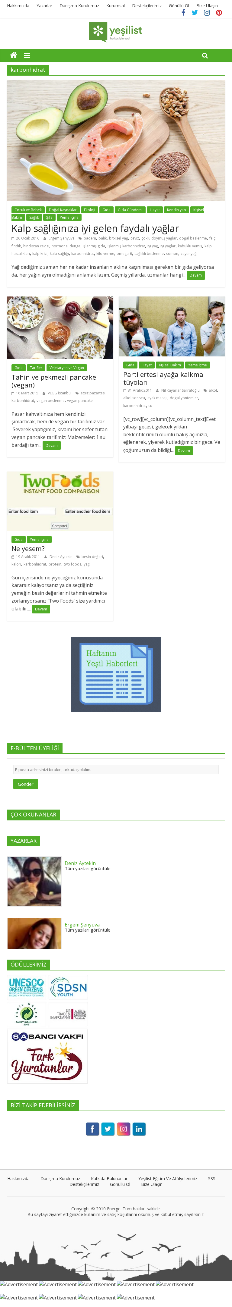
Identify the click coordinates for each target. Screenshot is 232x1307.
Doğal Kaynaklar (63, 209)
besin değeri (92, 556)
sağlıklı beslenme (149, 253)
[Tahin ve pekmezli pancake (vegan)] (60, 300)
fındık (16, 246)
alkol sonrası (134, 397)
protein (55, 564)
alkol (213, 390)
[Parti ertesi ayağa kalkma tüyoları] (172, 300)
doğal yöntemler (184, 397)
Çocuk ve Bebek (28, 209)
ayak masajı (157, 397)
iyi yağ (152, 246)
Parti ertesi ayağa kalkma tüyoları (163, 378)
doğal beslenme (193, 238)
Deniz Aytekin (61, 556)
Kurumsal (115, 5)
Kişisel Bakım (170, 365)
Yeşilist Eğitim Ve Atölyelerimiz (167, 1178)
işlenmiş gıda (94, 246)
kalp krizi (39, 253)
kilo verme (105, 253)
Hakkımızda (18, 5)
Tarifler (36, 367)
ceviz (134, 238)
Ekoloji (89, 209)
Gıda (106, 209)
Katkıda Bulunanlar (109, 1178)
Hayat (155, 209)
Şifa (49, 217)
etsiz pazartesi (93, 393)
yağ (87, 564)
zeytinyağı (189, 253)
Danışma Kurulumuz (79, 5)
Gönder (26, 784)
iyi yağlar (168, 246)
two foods (72, 564)
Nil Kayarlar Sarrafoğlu (181, 390)
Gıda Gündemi (130, 209)
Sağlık (34, 217)
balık (102, 238)
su (150, 405)
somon (172, 253)
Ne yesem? (28, 548)
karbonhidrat (82, 253)
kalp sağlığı (59, 253)
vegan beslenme (51, 400)
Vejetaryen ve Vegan (67, 367)
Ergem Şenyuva (62, 238)
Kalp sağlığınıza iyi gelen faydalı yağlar (95, 228)
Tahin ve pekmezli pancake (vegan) (53, 380)
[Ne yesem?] (60, 475)
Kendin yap (176, 209)
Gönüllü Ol (179, 5)
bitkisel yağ (118, 238)
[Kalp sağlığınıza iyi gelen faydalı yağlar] (116, 83)
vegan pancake (80, 400)
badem (90, 238)
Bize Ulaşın (207, 5)
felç (212, 238)
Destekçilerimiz (147, 5)
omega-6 (124, 253)
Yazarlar (44, 5)
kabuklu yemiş (190, 246)
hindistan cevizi (36, 246)
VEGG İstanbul (60, 393)
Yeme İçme (69, 217)
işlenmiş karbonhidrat (126, 246)
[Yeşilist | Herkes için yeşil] (14, 55)
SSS (211, 1178)
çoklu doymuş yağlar (159, 238)
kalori (16, 564)
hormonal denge (66, 246)
